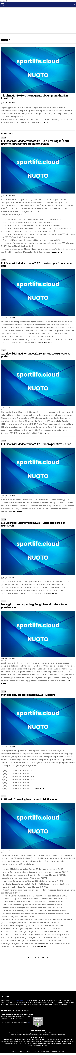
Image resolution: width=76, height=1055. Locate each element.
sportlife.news (18, 1043)
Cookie (54, 1051)
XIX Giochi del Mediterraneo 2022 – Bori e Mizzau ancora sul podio (36, 355)
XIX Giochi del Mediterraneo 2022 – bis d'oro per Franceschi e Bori (37, 264)
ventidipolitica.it (26, 1035)
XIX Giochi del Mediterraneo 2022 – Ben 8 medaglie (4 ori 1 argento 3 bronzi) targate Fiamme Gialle (35, 142)
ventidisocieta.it (37, 1035)
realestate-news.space (46, 1041)
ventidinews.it (15, 1035)
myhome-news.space (17, 1041)
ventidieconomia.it (64, 1033)
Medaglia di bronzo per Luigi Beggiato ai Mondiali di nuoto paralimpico (35, 606)
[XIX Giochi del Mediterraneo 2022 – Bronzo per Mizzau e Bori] (38, 471)
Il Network (21, 1051)
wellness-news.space (63, 1043)
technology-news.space (32, 1043)
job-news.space (61, 1039)
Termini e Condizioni (32, 1051)
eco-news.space (20, 1039)
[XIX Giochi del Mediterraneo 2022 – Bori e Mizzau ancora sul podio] (38, 383)
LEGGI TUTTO (43, 123)
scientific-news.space (62, 1041)
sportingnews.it (31, 1033)
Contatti (61, 1051)
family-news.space (49, 1039)
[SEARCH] (74, 4)
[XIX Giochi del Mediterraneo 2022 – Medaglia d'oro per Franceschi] (38, 552)
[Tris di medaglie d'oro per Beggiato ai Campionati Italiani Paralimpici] (38, 70)
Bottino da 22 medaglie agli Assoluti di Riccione (29, 799)
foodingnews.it (43, 1045)
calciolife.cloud (10, 1033)
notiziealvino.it (20, 1033)
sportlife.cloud (41, 1033)
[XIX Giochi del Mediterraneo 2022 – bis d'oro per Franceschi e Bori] (38, 292)
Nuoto (4, 137)
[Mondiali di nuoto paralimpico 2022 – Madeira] (38, 721)
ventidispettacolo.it (49, 1035)
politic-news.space (32, 1041)
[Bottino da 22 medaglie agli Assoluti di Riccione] (38, 826)
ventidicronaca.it (52, 1033)
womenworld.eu (33, 1045)
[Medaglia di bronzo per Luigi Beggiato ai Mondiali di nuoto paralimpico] (38, 634)
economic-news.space (34, 1039)
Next (44, 957)
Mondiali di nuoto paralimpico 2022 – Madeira (28, 695)
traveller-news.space (48, 1043)
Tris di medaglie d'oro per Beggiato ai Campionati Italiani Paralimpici (34, 97)
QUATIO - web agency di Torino (19, 1000)
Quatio (29, 1022)
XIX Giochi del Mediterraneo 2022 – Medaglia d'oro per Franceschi (33, 524)
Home (14, 1051)
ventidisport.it (60, 1035)
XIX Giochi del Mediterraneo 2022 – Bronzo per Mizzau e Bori (36, 444)
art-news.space (8, 1039)
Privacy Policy (45, 1051)
